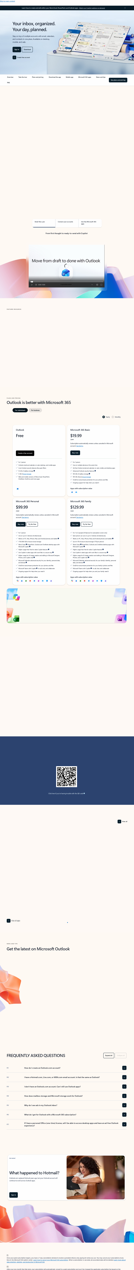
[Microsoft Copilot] (17, 581)
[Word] (21, 581)
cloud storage (27, 474)
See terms (79, 446)
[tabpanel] (66, 146)
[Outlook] (72, 492)
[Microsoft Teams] (51, 581)
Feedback (7, 1265)
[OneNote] (38, 581)
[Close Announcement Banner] (124, 8)
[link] (10, 78)
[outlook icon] (17, 488)
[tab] (13, 107)
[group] (36, 341)
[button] (15, 361)
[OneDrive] (76, 492)
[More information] (34, 471)
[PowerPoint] (30, 581)
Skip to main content (7, 1)
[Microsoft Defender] (47, 581)
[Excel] (26, 581)
